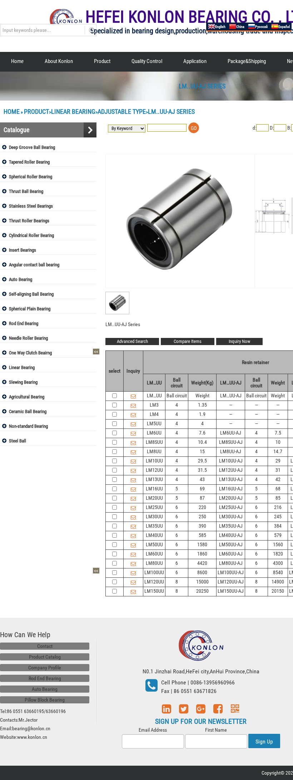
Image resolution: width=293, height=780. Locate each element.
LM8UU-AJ (230, 451)
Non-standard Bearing (28, 426)
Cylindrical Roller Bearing (31, 235)
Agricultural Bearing (26, 396)
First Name (216, 730)
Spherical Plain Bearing (29, 308)
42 (277, 479)
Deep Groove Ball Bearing (32, 147)
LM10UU (154, 461)
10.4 (202, 442)
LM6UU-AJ (230, 433)
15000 (202, 582)
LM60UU (154, 554)
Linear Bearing (73, 111)
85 (277, 498)
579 (278, 535)
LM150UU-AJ (231, 591)
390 (202, 526)
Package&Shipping (247, 61)
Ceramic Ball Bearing (27, 411)
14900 (278, 582)
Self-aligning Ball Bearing (31, 294)
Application (195, 61)
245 (278, 516)
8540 (278, 572)
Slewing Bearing (23, 382)
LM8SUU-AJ (231, 442)
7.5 (278, 433)
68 (277, 488)
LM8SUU (154, 442)
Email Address (153, 730)
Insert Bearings (22, 250)
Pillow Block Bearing (45, 700)
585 (202, 535)
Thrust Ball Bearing (26, 191)
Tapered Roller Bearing (29, 162)
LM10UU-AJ (231, 461)
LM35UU (154, 526)
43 (202, 479)
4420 (202, 563)
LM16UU (154, 488)
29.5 (202, 461)
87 (202, 498)
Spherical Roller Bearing (30, 176)
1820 (278, 554)
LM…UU (154, 395)
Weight (202, 395)
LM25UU (154, 507)
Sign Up (264, 741)
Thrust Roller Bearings (29, 220)
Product (102, 61)
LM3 (154, 405)
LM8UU (154, 451)
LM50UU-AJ (231, 544)
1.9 (202, 414)
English (220, 27)
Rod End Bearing (23, 323)
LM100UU (154, 572)
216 (278, 507)
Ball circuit (177, 395)
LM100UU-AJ (231, 572)
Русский (261, 27)
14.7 (277, 451)
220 (202, 507)
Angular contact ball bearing (34, 264)
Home (17, 61)
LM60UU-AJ (231, 554)
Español (284, 27)
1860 (202, 554)
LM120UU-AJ (231, 582)
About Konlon (59, 61)
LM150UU (154, 591)
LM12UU (154, 470)
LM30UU (154, 516)
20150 (278, 591)
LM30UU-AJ (231, 516)
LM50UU (154, 544)
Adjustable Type (122, 111)
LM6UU (154, 433)
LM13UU (154, 479)
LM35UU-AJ (231, 526)
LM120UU (154, 582)
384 (278, 526)
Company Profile (44, 667)
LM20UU (154, 498)
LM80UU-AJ (231, 563)
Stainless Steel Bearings (31, 206)
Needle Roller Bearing (28, 338)
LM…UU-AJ (231, 395)
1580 (202, 544)
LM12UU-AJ (231, 470)
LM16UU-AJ (231, 488)
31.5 (202, 470)
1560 (278, 544)
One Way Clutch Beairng (30, 352)
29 (277, 461)
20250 (202, 591)
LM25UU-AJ (231, 507)
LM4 (154, 414)
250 (202, 516)
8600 (202, 572)
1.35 (202, 405)
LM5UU (154, 423)
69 (202, 488)
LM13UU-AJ (231, 479)
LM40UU (154, 535)
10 (277, 442)
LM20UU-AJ (231, 498)
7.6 (202, 433)
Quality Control (146, 61)
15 (202, 451)
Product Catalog (45, 657)
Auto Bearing (20, 279)
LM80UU (154, 563)
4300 (278, 563)
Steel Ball (17, 441)
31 (277, 470)
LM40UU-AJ (231, 535)
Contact (45, 646)
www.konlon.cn (32, 737)
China (240, 27)
